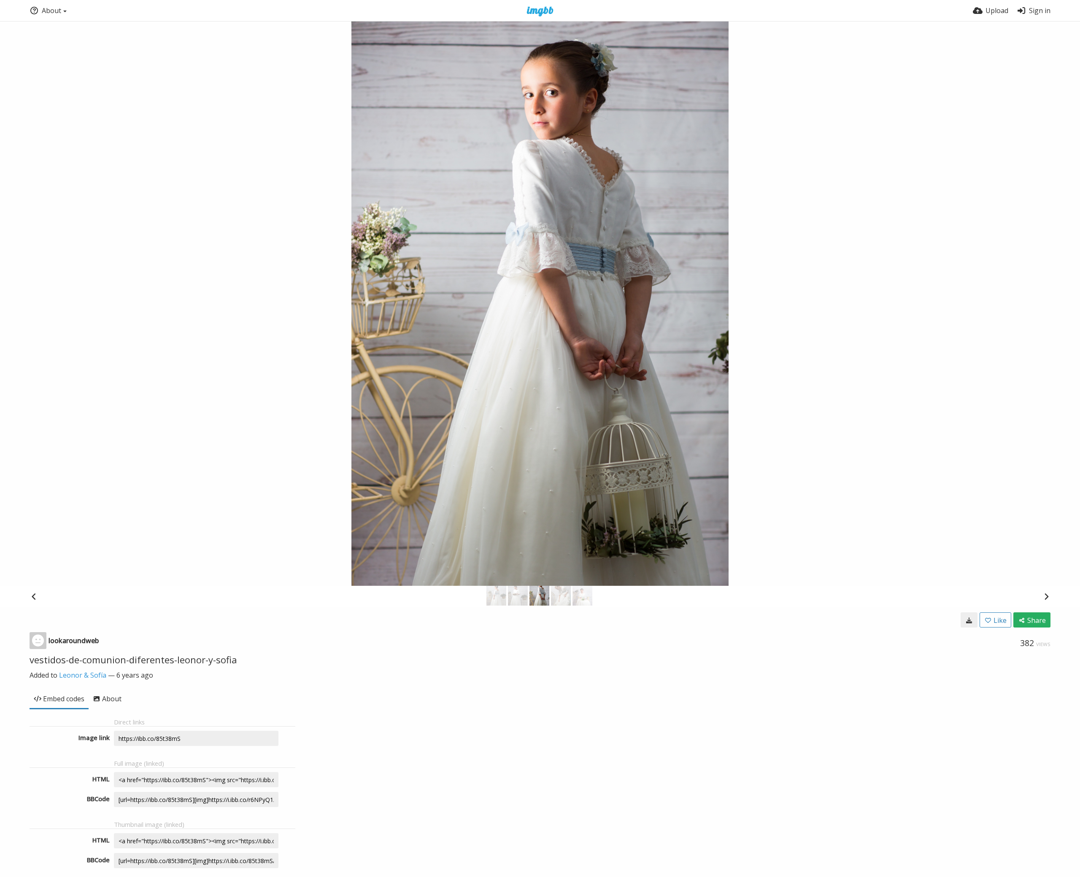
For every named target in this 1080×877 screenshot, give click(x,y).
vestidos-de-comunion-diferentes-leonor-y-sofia (133, 659)
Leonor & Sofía (82, 675)
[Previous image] (33, 596)
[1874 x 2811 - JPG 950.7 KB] (969, 620)
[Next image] (1046, 596)
